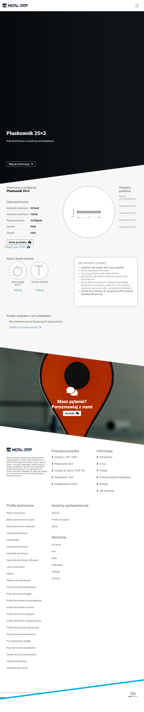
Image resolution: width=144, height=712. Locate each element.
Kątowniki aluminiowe (17, 553)
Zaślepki (56, 571)
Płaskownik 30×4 (127, 220)
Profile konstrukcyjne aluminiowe (23, 627)
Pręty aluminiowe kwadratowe (21, 587)
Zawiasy (56, 578)
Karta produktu (18, 242)
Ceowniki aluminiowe (17, 533)
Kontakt (70, 413)
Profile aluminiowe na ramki (20, 607)
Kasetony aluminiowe (17, 546)
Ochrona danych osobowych (115, 477)
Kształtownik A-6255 (65, 484)
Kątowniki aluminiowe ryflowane (22, 560)
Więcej (18, 290)
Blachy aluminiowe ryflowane (21, 526)
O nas (102, 463)
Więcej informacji (19, 164)
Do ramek (56, 544)
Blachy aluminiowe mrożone (20, 519)
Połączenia (57, 565)
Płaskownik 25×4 (127, 206)
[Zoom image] (89, 212)
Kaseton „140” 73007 (65, 457)
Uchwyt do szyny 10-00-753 (69, 470)
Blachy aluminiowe (16, 513)
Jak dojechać (106, 490)
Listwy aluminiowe (16, 567)
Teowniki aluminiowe (17, 661)
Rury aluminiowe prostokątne (21, 647)
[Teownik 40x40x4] (39, 270)
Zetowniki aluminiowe (17, 668)
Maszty (10, 573)
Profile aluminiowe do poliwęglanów (24, 600)
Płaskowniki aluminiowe (18, 580)
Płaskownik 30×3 (127, 213)
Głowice (55, 513)
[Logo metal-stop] (15, 6)
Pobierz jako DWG (15, 247)
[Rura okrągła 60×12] (17, 270)
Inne (54, 551)
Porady (103, 470)
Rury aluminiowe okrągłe (19, 641)
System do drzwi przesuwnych (22, 654)
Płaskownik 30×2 (127, 227)
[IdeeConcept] (133, 694)
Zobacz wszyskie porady (23, 327)
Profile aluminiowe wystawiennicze (24, 620)
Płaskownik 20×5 (63, 463)
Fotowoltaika (13, 540)
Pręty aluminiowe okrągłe (19, 593)
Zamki (55, 526)
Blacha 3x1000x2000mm (128, 197)
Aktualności (105, 457)
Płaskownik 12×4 (63, 477)
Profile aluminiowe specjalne (21, 614)
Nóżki (54, 558)
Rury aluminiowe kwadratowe (21, 634)
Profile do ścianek (60, 519)
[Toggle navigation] (137, 6)
